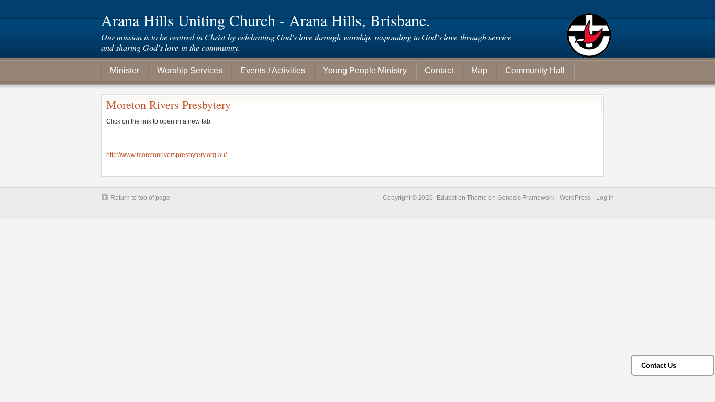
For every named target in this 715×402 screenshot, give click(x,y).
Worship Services (189, 70)
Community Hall (535, 70)
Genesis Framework (525, 198)
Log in (605, 198)
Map (479, 70)
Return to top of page (140, 198)
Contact (438, 70)
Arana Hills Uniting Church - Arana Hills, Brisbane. (265, 19)
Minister (124, 70)
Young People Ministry (365, 70)
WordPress (575, 198)
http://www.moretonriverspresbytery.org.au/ (166, 155)
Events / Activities (272, 70)
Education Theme (462, 198)
